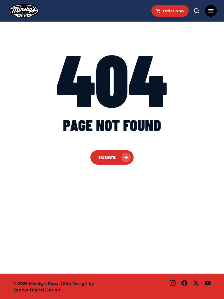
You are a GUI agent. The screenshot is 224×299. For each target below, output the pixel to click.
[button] (211, 11)
